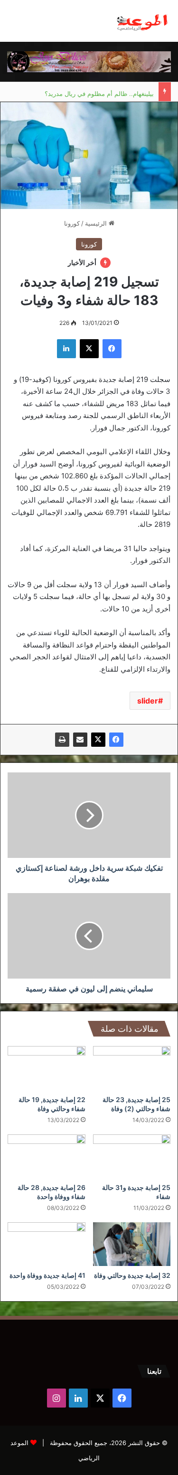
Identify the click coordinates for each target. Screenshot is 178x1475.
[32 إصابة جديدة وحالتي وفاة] (132, 1244)
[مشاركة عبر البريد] (80, 740)
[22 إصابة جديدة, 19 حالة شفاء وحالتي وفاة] (46, 1068)
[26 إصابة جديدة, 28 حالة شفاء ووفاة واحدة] (46, 1156)
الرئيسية (97, 223)
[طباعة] (62, 740)
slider (147, 700)
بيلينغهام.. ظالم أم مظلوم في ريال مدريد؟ (99, 91)
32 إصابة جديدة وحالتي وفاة (132, 1275)
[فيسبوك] (116, 740)
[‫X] (98, 740)
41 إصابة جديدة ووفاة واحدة (47, 1275)
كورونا (72, 223)
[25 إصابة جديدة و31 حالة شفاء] (132, 1156)
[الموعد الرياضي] (142, 21)
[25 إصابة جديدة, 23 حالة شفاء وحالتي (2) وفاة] (132, 1068)
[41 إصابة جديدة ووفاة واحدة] (46, 1244)
